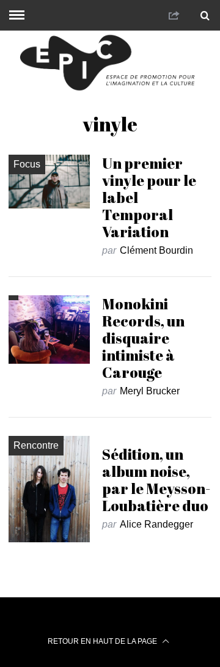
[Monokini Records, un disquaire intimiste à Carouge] (49, 329)
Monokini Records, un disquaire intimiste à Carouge (143, 338)
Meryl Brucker (150, 391)
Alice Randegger (156, 524)
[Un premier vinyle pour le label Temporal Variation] (49, 181)
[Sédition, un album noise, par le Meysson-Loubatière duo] (49, 489)
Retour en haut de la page (103, 641)
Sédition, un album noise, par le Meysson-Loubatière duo (156, 479)
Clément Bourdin (156, 250)
